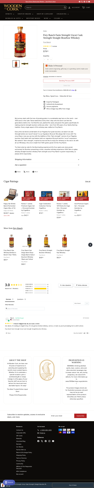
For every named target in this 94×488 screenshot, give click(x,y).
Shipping (45, 76)
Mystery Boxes (33, 18)
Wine (46, 18)
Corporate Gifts (21, 433)
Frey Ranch (47, 42)
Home (45, 31)
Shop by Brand (25, 14)
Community (19, 463)
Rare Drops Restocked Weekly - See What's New (41, 1)
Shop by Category (45, 14)
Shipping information (23, 159)
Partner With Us (21, 449)
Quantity (46, 56)
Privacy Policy (20, 461)
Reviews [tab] (8, 299)
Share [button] (9, 333)
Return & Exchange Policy (24, 452)
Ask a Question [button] (66, 285)
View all (87, 181)
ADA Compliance (21, 471)
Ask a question (21, 165)
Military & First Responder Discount (24, 467)
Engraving (62, 14)
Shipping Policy (21, 455)
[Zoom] (20, 42)
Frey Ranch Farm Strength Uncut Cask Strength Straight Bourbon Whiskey (26, 329)
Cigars (57, 18)
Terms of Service (21, 458)
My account (20, 474)
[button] (85, 333)
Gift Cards (19, 435)
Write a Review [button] (82, 285)
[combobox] (46, 8)
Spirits (9, 14)
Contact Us (19, 430)
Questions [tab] (20, 299)
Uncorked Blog (20, 441)
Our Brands (19, 447)
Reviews (18, 444)
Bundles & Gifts (13, 18)
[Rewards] (9, 482)
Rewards (19, 438)
